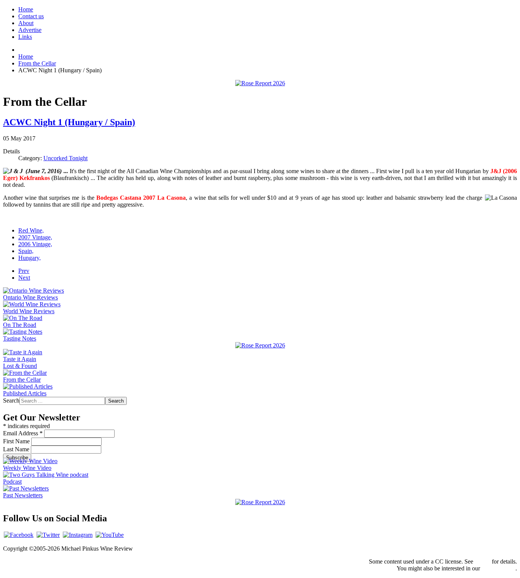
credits (482, 561)
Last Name (17, 449)
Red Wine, (31, 230)
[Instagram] (77, 535)
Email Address (23, 433)
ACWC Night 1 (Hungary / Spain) (69, 122)
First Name (17, 441)
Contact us (31, 16)
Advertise (29, 30)
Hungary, (29, 258)
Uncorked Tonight (65, 158)
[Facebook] (18, 535)
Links (25, 36)
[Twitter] (48, 535)
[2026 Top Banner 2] (260, 83)
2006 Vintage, (35, 244)
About (25, 23)
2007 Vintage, (35, 237)
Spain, (25, 251)
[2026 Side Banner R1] (260, 502)
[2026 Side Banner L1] (260, 345)
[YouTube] (109, 535)
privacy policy (498, 568)
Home (25, 9)
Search (11, 400)
